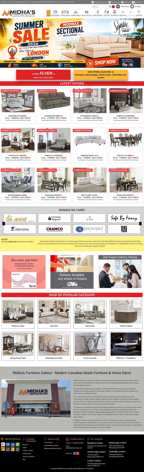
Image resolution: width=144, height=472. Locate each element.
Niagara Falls (110, 412)
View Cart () (124, 6)
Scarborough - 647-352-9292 (39, 2)
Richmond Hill (127, 412)
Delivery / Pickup (28, 450)
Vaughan (76, 414)
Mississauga (123, 383)
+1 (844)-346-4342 (116, 2)
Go (113, 6)
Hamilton (76, 412)
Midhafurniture (127, 2)
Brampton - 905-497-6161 (8, 2)
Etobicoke (132, 410)
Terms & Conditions (29, 456)
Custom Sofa (48, 442)
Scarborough (133, 383)
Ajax (101, 410)
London (88, 385)
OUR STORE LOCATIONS (100, 75)
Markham (91, 412)
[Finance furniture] (24, 272)
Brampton (114, 383)
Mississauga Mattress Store (52, 448)
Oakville (119, 412)
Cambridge (77, 385)
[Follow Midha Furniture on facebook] (74, 453)
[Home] (18, 13)
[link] (89, 10)
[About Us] (120, 271)
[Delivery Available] (72, 272)
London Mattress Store (51, 445)
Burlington (116, 410)
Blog (24, 459)
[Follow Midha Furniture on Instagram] (77, 453)
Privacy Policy (27, 453)
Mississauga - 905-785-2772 (23, 2)
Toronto (136, 412)
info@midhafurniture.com (101, 2)
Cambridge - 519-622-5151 (54, 2)
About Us (25, 444)
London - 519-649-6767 (68, 2)
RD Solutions (89, 468)
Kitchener (84, 412)
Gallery (25, 447)
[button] (55, 13)
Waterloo (84, 414)
